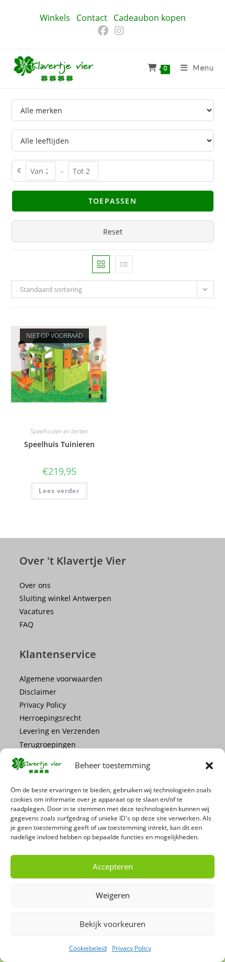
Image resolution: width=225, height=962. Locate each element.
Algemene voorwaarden (61, 679)
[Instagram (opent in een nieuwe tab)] (119, 31)
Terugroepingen (47, 744)
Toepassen (112, 201)
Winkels (55, 18)
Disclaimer (38, 692)
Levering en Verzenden (59, 731)
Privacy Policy (131, 948)
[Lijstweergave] (124, 264)
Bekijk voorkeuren (112, 924)
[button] (209, 765)
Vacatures (36, 611)
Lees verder (59, 490)
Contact (91, 18)
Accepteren (113, 866)
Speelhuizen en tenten (59, 431)
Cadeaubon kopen (150, 18)
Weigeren (113, 895)
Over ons (35, 585)
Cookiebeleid (88, 948)
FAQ (26, 624)
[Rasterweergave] (101, 264)
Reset (112, 232)
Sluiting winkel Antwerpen (65, 598)
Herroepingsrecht (50, 718)
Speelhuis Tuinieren (59, 444)
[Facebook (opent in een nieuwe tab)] (104, 31)
